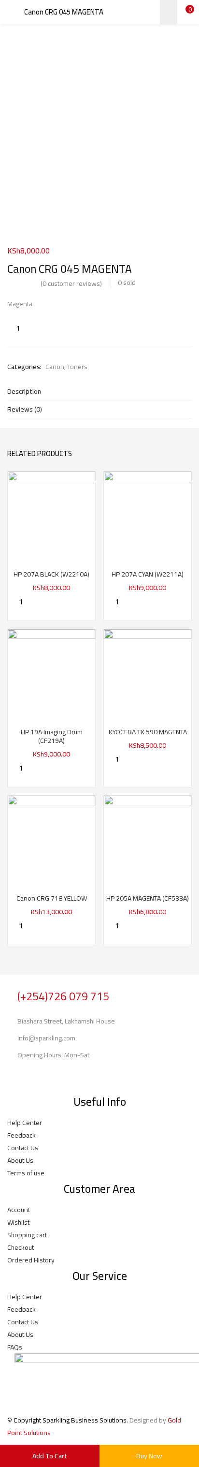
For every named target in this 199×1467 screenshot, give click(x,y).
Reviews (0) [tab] (24, 409)
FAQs (14, 1347)
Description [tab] (24, 391)
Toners (77, 366)
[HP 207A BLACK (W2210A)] (51, 514)
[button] (184, 12)
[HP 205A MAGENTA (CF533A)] (147, 838)
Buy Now (149, 1456)
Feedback (21, 1135)
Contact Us (22, 1147)
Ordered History (31, 1260)
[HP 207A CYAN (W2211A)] (147, 514)
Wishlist (18, 1222)
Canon (54, 366)
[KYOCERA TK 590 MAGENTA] (147, 672)
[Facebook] (19, 1076)
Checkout (20, 1247)
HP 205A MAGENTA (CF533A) (147, 898)
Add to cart (49, 1456)
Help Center (24, 1122)
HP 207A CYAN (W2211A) (148, 574)
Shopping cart (27, 1235)
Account (18, 1209)
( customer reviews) (71, 283)
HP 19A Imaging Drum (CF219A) (52, 736)
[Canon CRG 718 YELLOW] (51, 838)
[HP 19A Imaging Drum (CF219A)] (51, 672)
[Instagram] (45, 1076)
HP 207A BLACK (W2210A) (51, 574)
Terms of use (25, 1173)
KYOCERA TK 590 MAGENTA (148, 731)
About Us (20, 1160)
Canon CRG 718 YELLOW (51, 898)
